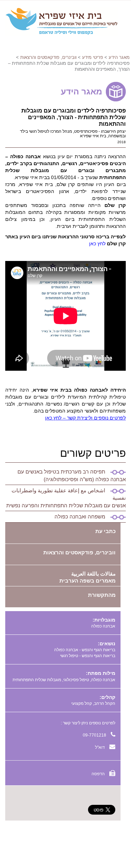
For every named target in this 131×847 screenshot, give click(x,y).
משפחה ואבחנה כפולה (79, 516)
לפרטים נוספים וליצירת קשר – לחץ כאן (85, 418)
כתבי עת (105, 531)
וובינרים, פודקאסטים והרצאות (48, 57)
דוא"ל (100, 747)
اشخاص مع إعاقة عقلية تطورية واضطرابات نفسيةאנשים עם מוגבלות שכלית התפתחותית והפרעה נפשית (66, 497)
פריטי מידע (92, 57)
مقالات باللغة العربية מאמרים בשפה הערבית (87, 577)
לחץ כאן (97, 243)
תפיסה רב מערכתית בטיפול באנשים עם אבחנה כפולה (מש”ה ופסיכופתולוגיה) (71, 475)
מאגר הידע (119, 57)
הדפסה (99, 773)
